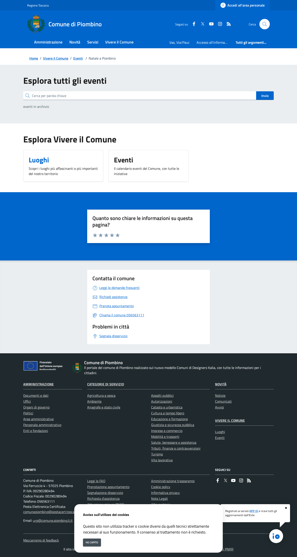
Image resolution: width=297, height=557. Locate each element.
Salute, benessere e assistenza (173, 442)
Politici (28, 413)
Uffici (27, 401)
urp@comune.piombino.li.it (53, 520)
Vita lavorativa (162, 460)
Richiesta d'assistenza (103, 498)
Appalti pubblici (162, 395)
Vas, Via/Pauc (179, 42)
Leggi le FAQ (96, 481)
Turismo (157, 454)
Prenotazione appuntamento (108, 486)
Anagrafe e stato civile (103, 407)
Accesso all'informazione (214, 42)
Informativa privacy (165, 492)
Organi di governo (36, 407)
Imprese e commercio (166, 430)
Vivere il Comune (55, 58)
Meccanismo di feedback (41, 540)
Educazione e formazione (169, 419)
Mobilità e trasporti (165, 436)
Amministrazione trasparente (173, 481)
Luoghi (220, 431)
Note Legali (159, 498)
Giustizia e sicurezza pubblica (172, 424)
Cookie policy (160, 486)
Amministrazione (38, 384)
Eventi (78, 58)
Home (33, 58)
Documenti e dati (35, 395)
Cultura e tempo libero (167, 413)
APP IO (253, 511)
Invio (265, 95)
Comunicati (223, 401)
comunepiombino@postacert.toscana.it (52, 511)
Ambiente (94, 401)
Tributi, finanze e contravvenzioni (175, 448)
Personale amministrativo (42, 424)
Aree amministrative (38, 419)
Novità (221, 384)
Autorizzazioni (161, 401)
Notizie (220, 395)
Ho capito (92, 542)
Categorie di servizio (105, 384)
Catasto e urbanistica (166, 407)
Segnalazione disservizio (105, 492)
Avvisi (219, 407)
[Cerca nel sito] (264, 24)
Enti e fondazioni (35, 430)
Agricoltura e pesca (101, 395)
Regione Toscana (38, 5)
